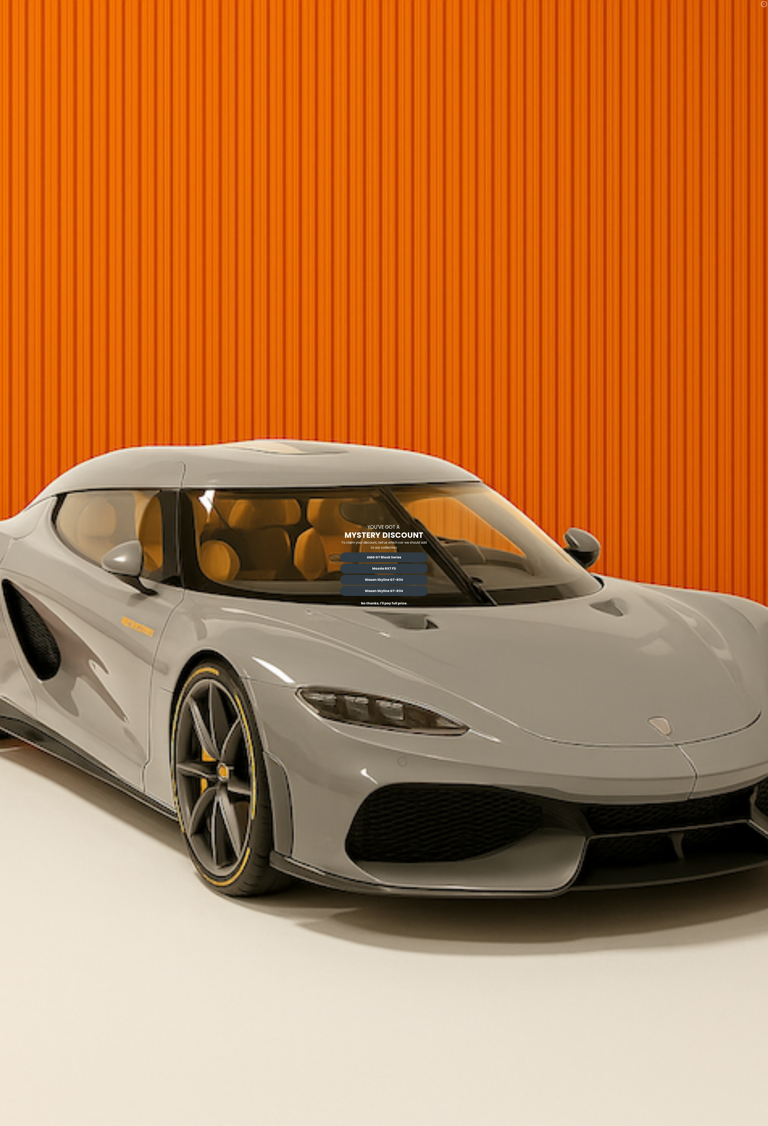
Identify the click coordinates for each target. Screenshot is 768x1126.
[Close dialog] (763, 4)
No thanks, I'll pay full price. (384, 603)
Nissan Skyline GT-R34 (384, 579)
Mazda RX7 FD (384, 568)
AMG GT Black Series (384, 557)
